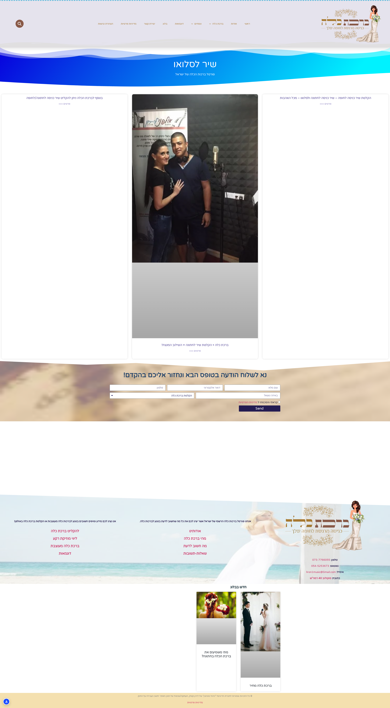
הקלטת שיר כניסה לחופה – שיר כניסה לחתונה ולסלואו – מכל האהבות (325, 98)
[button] (20, 24)
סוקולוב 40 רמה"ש (320, 578)
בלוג (165, 23)
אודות (234, 23)
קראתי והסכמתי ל (258, 402)
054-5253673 (320, 566)
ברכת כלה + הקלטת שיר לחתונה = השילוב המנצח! (195, 345)
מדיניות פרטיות (128, 23)
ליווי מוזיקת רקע (65, 538)
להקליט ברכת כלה (65, 531)
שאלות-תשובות (195, 553)
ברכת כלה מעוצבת (65, 546)
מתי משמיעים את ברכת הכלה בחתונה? (216, 654)
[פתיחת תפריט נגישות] (6, 701)
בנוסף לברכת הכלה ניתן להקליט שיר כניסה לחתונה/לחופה (64, 98)
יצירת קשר (149, 23)
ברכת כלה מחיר (261, 686)
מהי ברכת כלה (195, 538)
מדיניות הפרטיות (248, 402)
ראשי (247, 23)
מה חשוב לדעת (195, 546)
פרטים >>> (325, 103)
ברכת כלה (217, 23)
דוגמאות (179, 23)
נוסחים (198, 23)
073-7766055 (321, 559)
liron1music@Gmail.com (321, 572)
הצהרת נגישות (105, 23)
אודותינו (195, 531)
